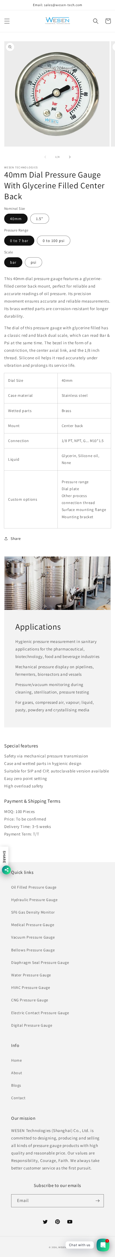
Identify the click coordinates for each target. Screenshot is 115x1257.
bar (13, 262)
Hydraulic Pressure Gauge (34, 899)
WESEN (62, 1247)
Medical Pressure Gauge (32, 924)
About (16, 1072)
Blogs (16, 1085)
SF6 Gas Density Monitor (33, 912)
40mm (16, 218)
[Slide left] (45, 157)
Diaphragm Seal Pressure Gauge (40, 962)
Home (16, 1060)
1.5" (39, 218)
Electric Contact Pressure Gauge (40, 1012)
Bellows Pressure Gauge (33, 949)
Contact (18, 1097)
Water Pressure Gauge (31, 974)
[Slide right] (70, 157)
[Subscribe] (97, 1200)
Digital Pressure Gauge (31, 1025)
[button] (7, 21)
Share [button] (16, 538)
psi (33, 262)
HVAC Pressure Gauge (30, 987)
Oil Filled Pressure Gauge (34, 887)
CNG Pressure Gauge (29, 999)
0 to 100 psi (53, 240)
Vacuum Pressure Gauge (33, 937)
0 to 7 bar (19, 240)
